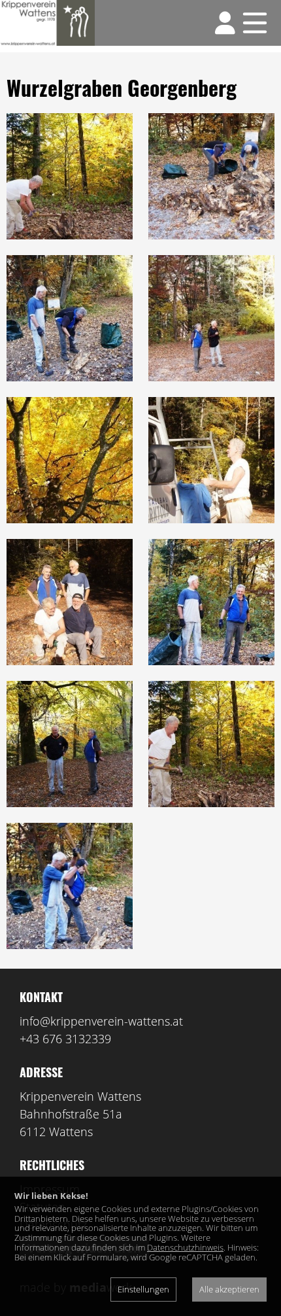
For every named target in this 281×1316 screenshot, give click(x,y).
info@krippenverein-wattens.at (101, 1021)
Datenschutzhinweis (185, 1247)
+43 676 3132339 (65, 1039)
